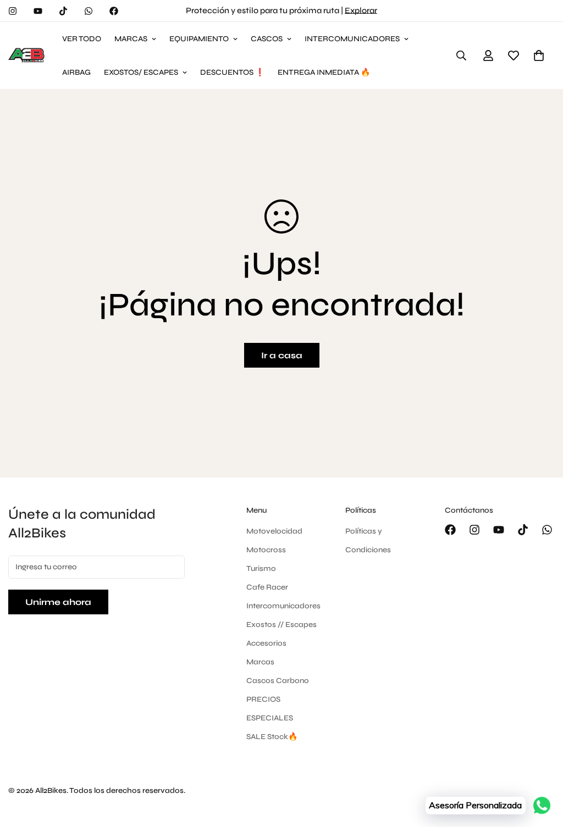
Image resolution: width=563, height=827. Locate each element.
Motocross (266, 549)
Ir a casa (281, 355)
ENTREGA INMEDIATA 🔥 (324, 72)
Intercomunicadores (283, 605)
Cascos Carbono (277, 680)
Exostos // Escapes (281, 624)
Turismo (261, 568)
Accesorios (266, 643)
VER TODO (81, 38)
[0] (538, 55)
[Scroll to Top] (541, 767)
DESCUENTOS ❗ (232, 72)
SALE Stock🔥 (271, 736)
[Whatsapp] (88, 11)
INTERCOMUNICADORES (352, 38)
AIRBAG (76, 72)
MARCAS (130, 38)
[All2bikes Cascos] (27, 55)
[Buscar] (461, 55)
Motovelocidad (274, 531)
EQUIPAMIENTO (199, 38)
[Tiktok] (63, 11)
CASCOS (267, 38)
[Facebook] (113, 11)
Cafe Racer (267, 587)
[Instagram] (12, 11)
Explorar (361, 10)
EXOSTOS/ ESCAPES (141, 72)
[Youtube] (38, 11)
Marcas (260, 662)
